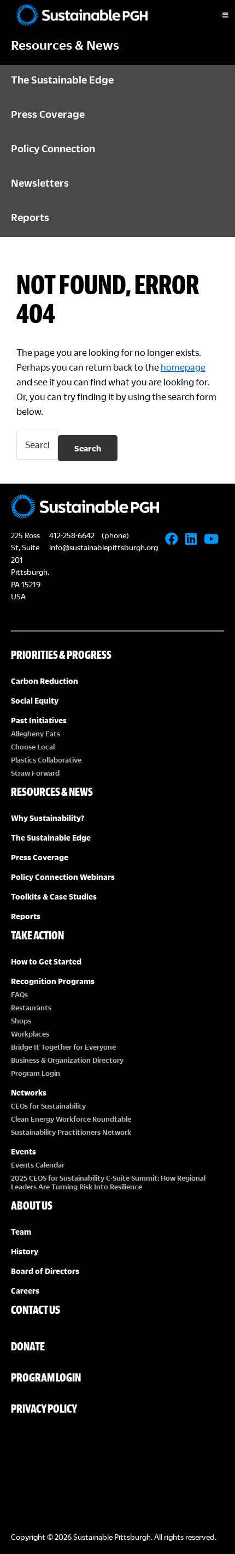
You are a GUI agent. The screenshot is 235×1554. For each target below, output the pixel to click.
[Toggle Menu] (216, 15)
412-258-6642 (72, 535)
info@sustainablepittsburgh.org (103, 547)
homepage (183, 367)
